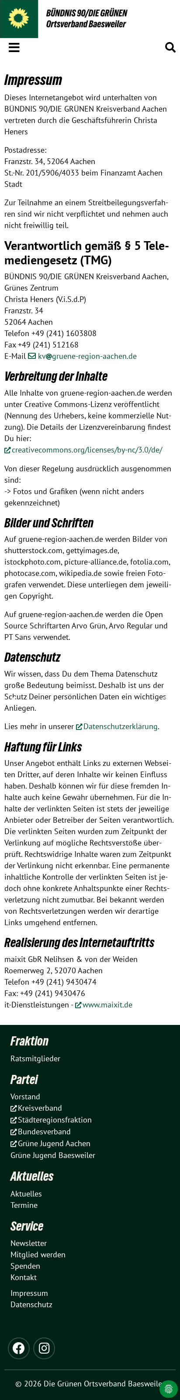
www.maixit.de (107, 1005)
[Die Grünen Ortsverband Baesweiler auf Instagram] (44, 1348)
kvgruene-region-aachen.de (87, 356)
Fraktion (29, 1041)
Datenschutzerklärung (120, 726)
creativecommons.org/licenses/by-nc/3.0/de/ (87, 450)
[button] (14, 46)
